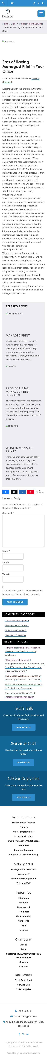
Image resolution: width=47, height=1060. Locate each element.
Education (23, 898)
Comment (8, 513)
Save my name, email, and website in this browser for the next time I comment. (22, 592)
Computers (23, 845)
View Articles (23, 727)
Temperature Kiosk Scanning (24, 854)
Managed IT (23, 874)
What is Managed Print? (20, 449)
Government (23, 907)
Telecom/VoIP (23, 883)
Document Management (17, 620)
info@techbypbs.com (25, 1016)
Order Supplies (23, 989)
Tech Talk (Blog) (23, 980)
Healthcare (23, 911)
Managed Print (18, 335)
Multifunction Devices (23, 822)
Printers (23, 827)
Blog (13, 24)
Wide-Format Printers (24, 831)
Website (6, 574)
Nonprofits (23, 921)
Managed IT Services (15, 635)
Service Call (23, 984)
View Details (23, 797)
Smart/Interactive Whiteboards (24, 841)
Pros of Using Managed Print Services (18, 392)
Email (5, 562)
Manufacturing (23, 916)
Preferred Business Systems (7, 13)
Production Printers (23, 836)
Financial (23, 902)
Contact (23, 966)
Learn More (23, 762)
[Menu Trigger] (41, 13)
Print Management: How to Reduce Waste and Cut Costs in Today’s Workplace (22, 651)
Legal (23, 925)
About (23, 944)
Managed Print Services (17, 625)
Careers (23, 962)
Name (6, 551)
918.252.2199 (24, 1011)
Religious (23, 930)
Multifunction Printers (16, 630)
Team (23, 949)
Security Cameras (23, 850)
